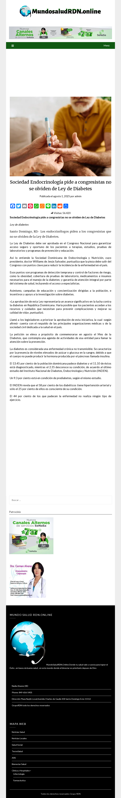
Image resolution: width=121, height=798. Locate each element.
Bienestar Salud (19, 764)
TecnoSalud (17, 751)
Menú (106, 45)
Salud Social (17, 745)
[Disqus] (60, 450)
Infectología (18, 774)
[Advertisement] (60, 71)
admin (78, 196)
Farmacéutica (19, 780)
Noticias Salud (18, 732)
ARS (14, 758)
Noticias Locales (19, 738)
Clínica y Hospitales (21, 770)
